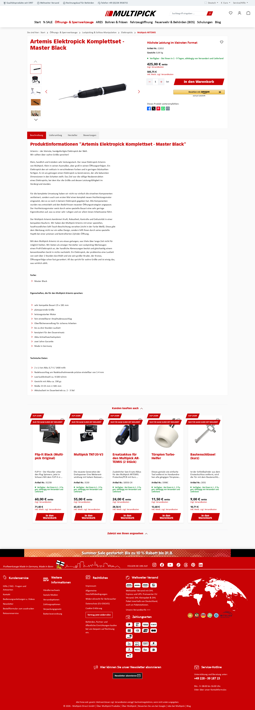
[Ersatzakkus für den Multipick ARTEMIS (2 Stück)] (127, 433)
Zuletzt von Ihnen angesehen (125, 533)
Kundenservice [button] (18, 578)
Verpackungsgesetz (52, 609)
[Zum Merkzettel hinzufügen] (222, 42)
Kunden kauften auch (125, 408)
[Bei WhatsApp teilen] (163, 108)
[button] (199, 93)
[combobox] (188, 13)
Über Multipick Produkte (108, 706)
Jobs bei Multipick (176, 706)
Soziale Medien (50, 595)
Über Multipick (129, 706)
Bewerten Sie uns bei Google (152, 706)
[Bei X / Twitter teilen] (153, 108)
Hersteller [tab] (72, 135)
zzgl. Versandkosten (155, 67)
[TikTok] (178, 565)
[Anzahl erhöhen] (161, 82)
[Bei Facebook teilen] (149, 108)
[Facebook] (162, 565)
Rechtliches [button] (100, 578)
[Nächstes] (139, 91)
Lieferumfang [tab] (55, 135)
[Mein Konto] (239, 13)
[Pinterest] (193, 565)
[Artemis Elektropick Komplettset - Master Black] (93, 91)
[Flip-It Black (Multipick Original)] (50, 433)
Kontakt (6, 594)
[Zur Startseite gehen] (131, 13)
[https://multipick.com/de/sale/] (127, 553)
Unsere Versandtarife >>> (138, 610)
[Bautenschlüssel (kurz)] (205, 433)
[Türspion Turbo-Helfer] (166, 433)
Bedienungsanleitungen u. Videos (19, 599)
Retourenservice (11, 613)
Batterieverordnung (52, 614)
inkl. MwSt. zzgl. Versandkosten (160, 74)
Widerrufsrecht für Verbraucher (101, 599)
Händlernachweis (51, 590)
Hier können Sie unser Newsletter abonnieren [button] (130, 667)
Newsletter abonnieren (126, 676)
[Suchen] (209, 13)
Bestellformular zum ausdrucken (18, 609)
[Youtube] (170, 565)
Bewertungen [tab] (89, 135)
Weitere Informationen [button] (61, 580)
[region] (85, 91)
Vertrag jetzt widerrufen (99, 615)
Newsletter (8, 604)
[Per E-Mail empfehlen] (167, 108)
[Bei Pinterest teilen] (158, 108)
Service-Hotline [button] (211, 667)
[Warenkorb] (248, 13)
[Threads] (186, 565)
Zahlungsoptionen (51, 604)
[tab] (36, 135)
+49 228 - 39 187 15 (207, 678)
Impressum (91, 586)
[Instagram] (154, 565)
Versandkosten (121, 702)
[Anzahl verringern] (150, 82)
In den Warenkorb (50, 517)
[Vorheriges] (46, 91)
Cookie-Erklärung (94, 608)
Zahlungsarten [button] (142, 617)
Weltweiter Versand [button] (145, 577)
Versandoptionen (51, 600)
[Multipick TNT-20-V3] (89, 433)
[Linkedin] (201, 565)
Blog (189, 706)
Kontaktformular (218, 690)
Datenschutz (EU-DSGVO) (98, 604)
